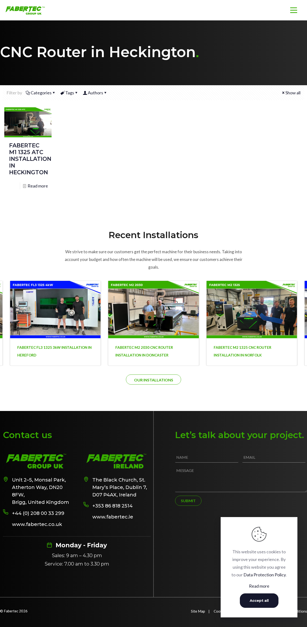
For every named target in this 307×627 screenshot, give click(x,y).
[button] (295, 307)
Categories (41, 92)
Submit (188, 500)
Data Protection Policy (264, 574)
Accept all (259, 600)
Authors (95, 92)
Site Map (198, 611)
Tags (69, 92)
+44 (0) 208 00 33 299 (38, 513)
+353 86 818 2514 (112, 506)
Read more (38, 185)
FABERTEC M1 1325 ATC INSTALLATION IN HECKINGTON (30, 159)
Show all (293, 92)
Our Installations (153, 380)
